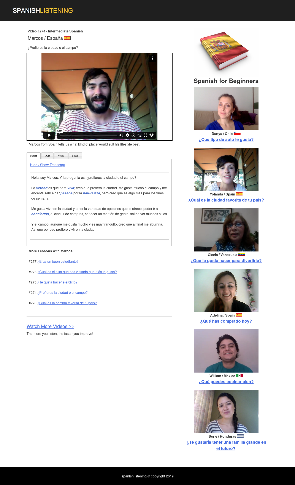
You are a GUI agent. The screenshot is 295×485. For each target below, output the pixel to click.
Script (33, 155)
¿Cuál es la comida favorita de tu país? (67, 302)
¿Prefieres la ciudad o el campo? (62, 292)
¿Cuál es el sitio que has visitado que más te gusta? (77, 271)
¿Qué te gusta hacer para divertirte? (226, 260)
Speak (75, 155)
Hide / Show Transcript (47, 164)
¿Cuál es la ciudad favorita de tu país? (226, 200)
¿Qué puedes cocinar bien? (226, 381)
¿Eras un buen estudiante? (58, 261)
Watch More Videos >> (50, 326)
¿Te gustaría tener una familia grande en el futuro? (226, 445)
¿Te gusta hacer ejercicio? (57, 282)
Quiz (47, 155)
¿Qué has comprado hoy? (226, 321)
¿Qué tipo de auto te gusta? (226, 139)
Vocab (61, 155)
